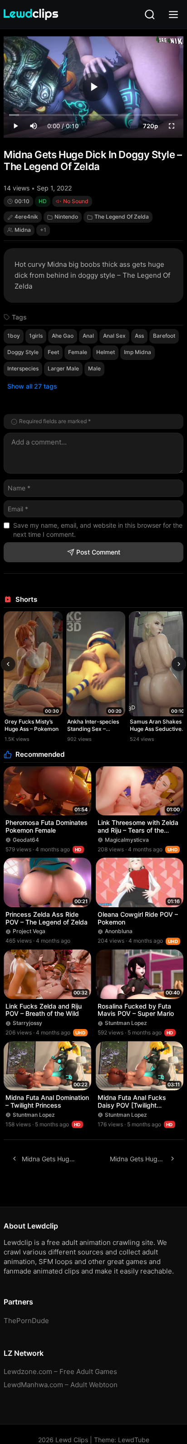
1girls (36, 335)
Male (94, 368)
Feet (53, 352)
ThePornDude (26, 1320)
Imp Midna (137, 352)
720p (150, 126)
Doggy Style (23, 352)
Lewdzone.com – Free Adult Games (60, 1371)
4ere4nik (26, 216)
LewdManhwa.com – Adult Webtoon (61, 1384)
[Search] (150, 15)
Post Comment (98, 552)
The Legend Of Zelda (121, 216)
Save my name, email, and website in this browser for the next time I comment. (97, 529)
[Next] (179, 664)
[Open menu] (173, 15)
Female (77, 352)
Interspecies (23, 368)
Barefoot (164, 335)
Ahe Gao (63, 335)
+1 (43, 229)
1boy (13, 335)
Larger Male (63, 368)
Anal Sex (114, 335)
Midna (23, 229)
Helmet (105, 352)
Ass (139, 335)
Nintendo (66, 216)
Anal (88, 335)
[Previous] (8, 664)
